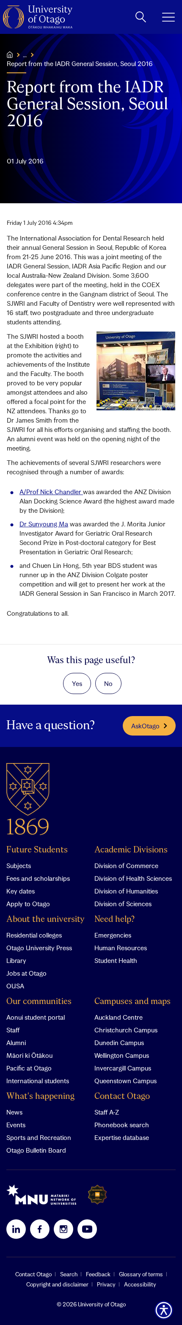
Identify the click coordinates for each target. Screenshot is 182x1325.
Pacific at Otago (29, 1068)
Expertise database (121, 1137)
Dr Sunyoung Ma (43, 523)
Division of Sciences (123, 903)
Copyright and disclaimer (57, 1284)
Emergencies (112, 935)
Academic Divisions (131, 850)
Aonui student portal (35, 1017)
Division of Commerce (126, 865)
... (25, 54)
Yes (77, 683)
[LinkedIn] (16, 1229)
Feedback (98, 1274)
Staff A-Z (106, 1112)
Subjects (18, 865)
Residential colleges (34, 935)
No (108, 683)
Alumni (16, 1042)
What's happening (40, 1096)
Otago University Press (39, 947)
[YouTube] (87, 1229)
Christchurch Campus (125, 1029)
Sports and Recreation (38, 1137)
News (14, 1112)
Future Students (37, 850)
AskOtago (145, 725)
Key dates (20, 891)
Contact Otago (122, 1096)
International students (37, 1080)
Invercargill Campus (122, 1068)
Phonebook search (121, 1124)
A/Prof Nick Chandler (51, 491)
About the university (45, 919)
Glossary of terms (141, 1274)
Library (16, 960)
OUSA (15, 985)
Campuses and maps (132, 1001)
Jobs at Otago (26, 973)
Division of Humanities (126, 891)
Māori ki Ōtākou (29, 1055)
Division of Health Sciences (133, 878)
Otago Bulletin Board (36, 1150)
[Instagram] (63, 1229)
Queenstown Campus (125, 1080)
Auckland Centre (118, 1017)
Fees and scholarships (38, 878)
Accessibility (140, 1284)
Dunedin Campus (119, 1042)
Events (15, 1124)
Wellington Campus (121, 1055)
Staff (12, 1029)
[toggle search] (140, 17)
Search (68, 1274)
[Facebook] (40, 1229)
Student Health (115, 960)
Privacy (106, 1284)
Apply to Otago (28, 903)
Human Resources (120, 947)
